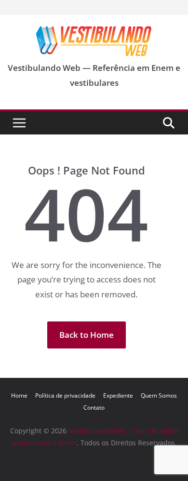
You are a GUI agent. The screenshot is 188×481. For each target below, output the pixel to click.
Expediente (118, 395)
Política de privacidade (65, 395)
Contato (94, 407)
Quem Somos (159, 395)
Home (19, 395)
